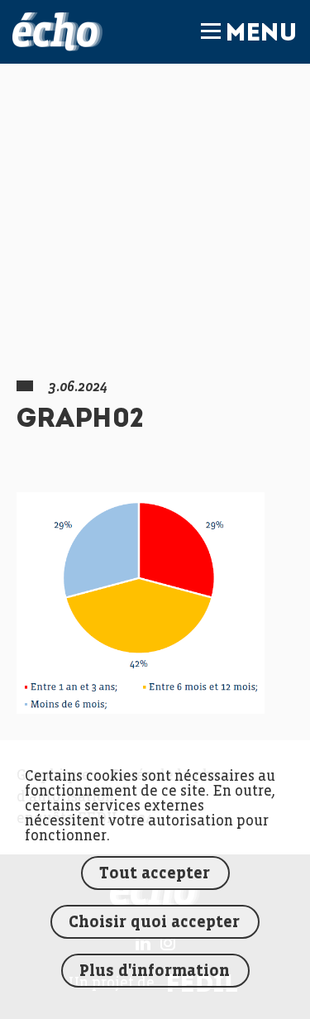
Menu (261, 34)
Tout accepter (154, 874)
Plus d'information (154, 971)
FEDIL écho (57, 31)
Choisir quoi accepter (154, 922)
